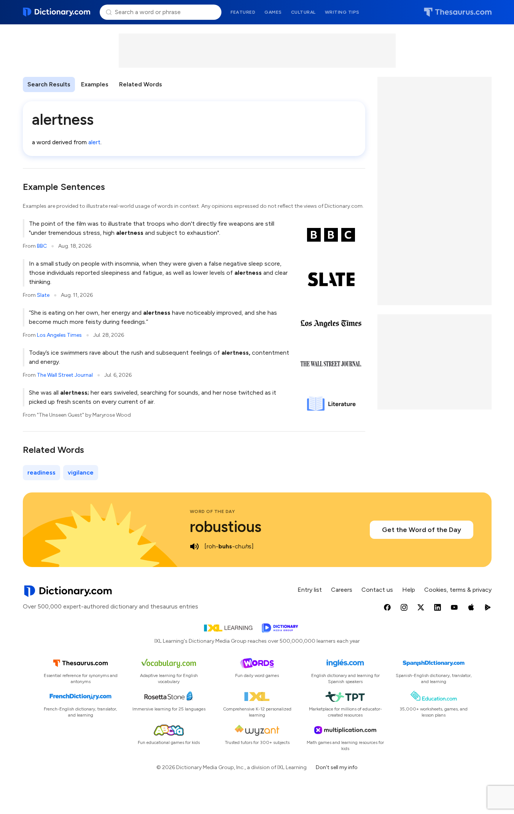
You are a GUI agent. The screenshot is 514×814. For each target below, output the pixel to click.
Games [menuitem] (273, 12)
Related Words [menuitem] (140, 84)
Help (408, 589)
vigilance (81, 472)
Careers (341, 589)
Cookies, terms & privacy (458, 589)
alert (94, 142)
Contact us (377, 589)
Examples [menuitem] (94, 84)
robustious (225, 527)
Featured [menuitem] (243, 12)
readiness (41, 472)
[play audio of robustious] (194, 546)
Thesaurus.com (458, 12)
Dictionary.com (57, 12)
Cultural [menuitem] (303, 12)
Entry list (310, 589)
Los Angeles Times (59, 335)
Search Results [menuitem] (48, 84)
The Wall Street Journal (65, 375)
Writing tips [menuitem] (342, 12)
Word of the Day (212, 511)
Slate (43, 295)
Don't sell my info (337, 767)
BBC (42, 246)
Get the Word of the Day (421, 530)
